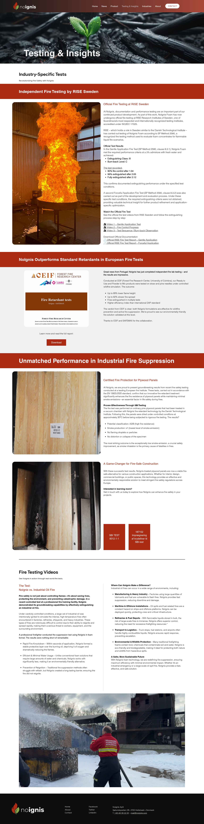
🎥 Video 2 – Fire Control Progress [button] (121, 227)
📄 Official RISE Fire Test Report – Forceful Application (131, 243)
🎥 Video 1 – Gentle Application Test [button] (122, 224)
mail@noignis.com (139, 813)
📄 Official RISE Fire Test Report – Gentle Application (130, 239)
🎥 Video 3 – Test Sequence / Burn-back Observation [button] (131, 230)
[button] (181, 784)
